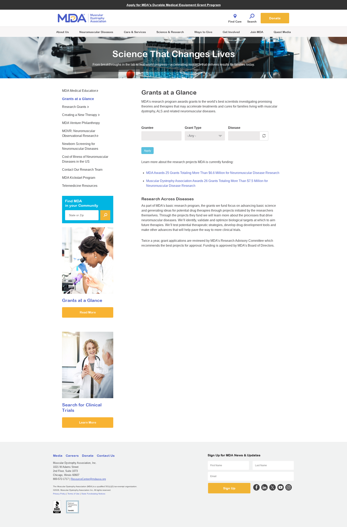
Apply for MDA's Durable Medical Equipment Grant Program (174, 5)
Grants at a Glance (78, 99)
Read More (88, 312)
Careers (72, 455)
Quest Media (282, 32)
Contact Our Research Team (82, 169)
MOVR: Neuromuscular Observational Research (79, 133)
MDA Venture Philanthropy (193, 13)
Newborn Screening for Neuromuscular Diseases (80, 146)
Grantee (147, 127)
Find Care (235, 21)
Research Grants (74, 106)
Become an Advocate (135, 9)
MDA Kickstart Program (192, 20)
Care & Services (135, 32)
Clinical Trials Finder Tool (137, 13)
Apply (147, 150)
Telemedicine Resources (79, 185)
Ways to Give (203, 32)
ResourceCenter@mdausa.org (88, 478)
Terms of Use (73, 494)
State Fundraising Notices (93, 494)
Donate (275, 18)
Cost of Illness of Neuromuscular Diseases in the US (85, 159)
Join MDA (256, 32)
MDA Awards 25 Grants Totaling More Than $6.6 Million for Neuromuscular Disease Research (212, 173)
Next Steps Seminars (135, 18)
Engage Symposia (133, 11)
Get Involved (231, 32)
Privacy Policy (59, 494)
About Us (62, 32)
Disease (234, 127)
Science (170, 32)
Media (57, 455)
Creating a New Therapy (80, 115)
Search (252, 21)
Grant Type (193, 127)
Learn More (87, 422)
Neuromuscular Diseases (96, 32)
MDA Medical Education (79, 90)
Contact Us (106, 455)
